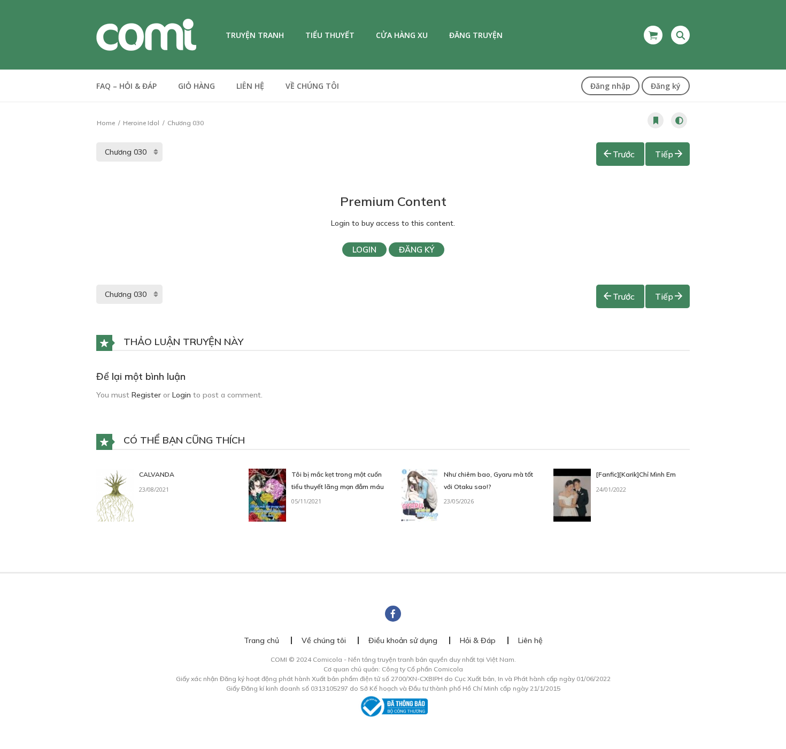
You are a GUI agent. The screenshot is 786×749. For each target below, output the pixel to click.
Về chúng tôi (312, 86)
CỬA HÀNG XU (402, 35)
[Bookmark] (656, 120)
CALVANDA (156, 474)
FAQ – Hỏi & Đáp (126, 86)
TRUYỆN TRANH (255, 35)
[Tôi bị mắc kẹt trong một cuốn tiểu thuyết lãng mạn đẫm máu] (267, 494)
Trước (624, 154)
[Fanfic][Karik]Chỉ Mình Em (636, 474)
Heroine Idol (141, 123)
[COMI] (146, 34)
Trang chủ (261, 640)
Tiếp (664, 154)
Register (146, 395)
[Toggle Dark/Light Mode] (679, 120)
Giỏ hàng (196, 86)
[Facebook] (393, 614)
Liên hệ (250, 86)
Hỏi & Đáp (478, 640)
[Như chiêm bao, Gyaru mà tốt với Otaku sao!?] (419, 494)
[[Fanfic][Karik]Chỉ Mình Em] (572, 494)
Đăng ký (666, 86)
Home (106, 123)
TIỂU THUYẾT (330, 35)
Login (364, 249)
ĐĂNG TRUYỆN (476, 35)
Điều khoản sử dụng (402, 640)
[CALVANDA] (115, 494)
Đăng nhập (610, 86)
